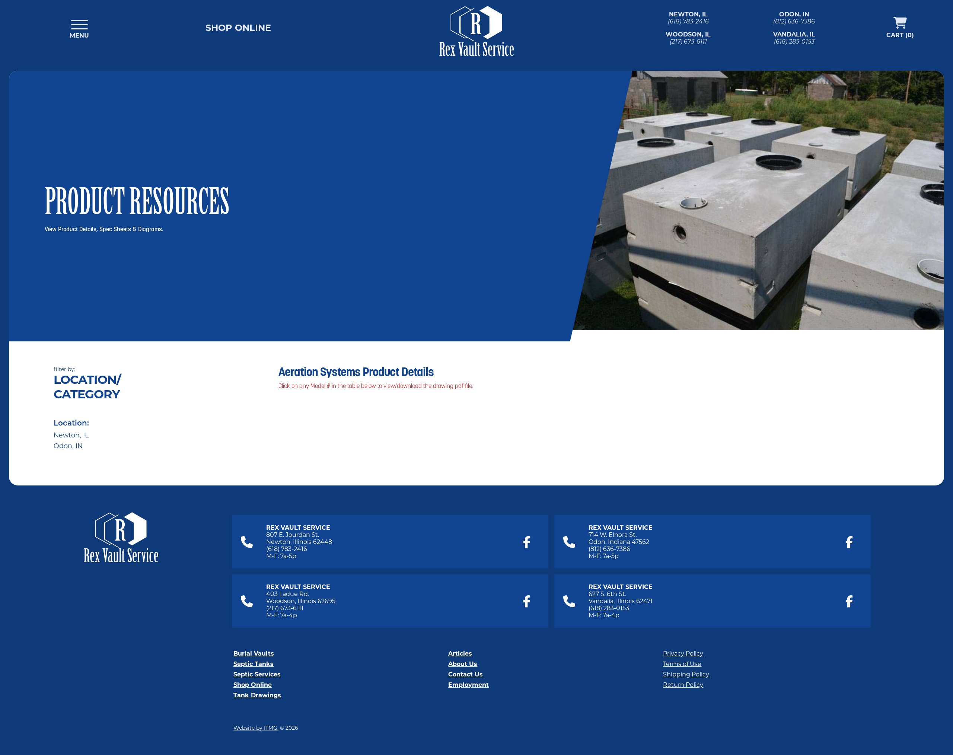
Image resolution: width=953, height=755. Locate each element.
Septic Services (257, 674)
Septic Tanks (253, 664)
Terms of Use (682, 664)
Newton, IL (71, 435)
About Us (462, 664)
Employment (468, 684)
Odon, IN (68, 446)
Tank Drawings (257, 695)
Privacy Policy (683, 653)
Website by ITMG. (255, 727)
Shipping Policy (686, 674)
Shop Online (238, 27)
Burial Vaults (253, 653)
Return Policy (683, 684)
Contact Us (465, 674)
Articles (460, 653)
